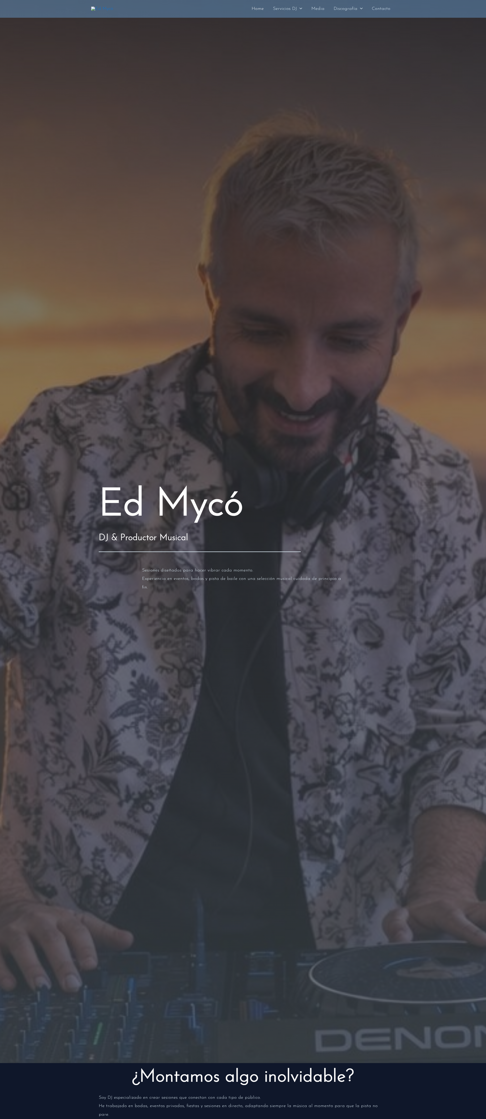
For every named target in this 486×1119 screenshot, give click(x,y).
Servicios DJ (285, 9)
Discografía (345, 9)
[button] (299, 9)
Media (318, 9)
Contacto (381, 9)
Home (258, 9)
